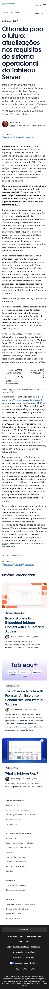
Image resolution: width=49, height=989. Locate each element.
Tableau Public (12, 838)
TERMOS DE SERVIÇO (21, 947)
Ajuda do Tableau (13, 913)
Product (16, 13)
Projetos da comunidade (17, 857)
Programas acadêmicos (16, 866)
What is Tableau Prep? (21, 773)
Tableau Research (13, 819)
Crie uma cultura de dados (17, 810)
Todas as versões (13, 918)
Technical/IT (18, 555)
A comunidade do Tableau (19, 833)
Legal (9, 947)
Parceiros (10, 880)
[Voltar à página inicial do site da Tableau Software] (11, 2)
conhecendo (8, 515)
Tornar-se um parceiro (15, 890)
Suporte (10, 899)
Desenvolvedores (33, 936)
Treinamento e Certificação (18, 909)
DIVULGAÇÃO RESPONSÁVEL (24, 952)
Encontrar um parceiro (16, 885)
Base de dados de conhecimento (20, 904)
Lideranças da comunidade (18, 847)
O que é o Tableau (15, 800)
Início (6, 13)
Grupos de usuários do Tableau (19, 843)
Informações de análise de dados (20, 814)
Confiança (12, 936)
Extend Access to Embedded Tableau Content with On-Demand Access (24, 625)
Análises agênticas (14, 805)
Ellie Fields (15, 122)
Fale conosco (11, 824)
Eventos (9, 871)
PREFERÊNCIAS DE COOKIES (24, 957)
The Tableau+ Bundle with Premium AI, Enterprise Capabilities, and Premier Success (24, 697)
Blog (11, 13)
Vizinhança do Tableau (16, 861)
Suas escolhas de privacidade (26, 963)
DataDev (9, 852)
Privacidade (35, 947)
